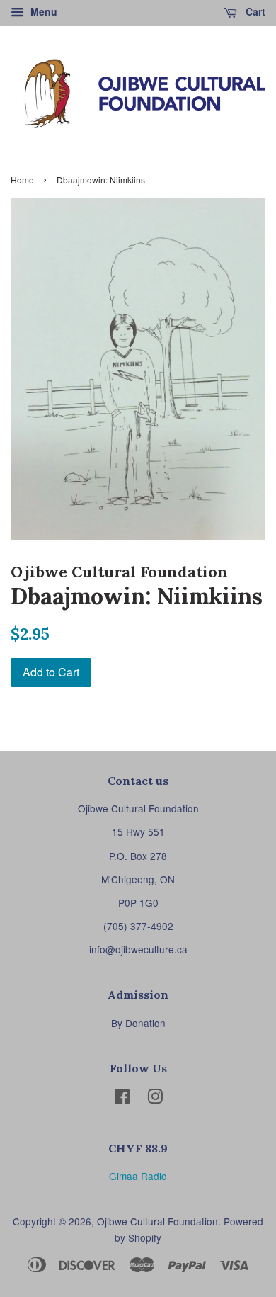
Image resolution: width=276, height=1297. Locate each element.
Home (22, 180)
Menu (42, 11)
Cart (254, 11)
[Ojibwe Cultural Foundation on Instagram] (155, 1099)
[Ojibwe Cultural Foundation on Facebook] (122, 1099)
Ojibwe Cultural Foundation (157, 1221)
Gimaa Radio (138, 1176)
